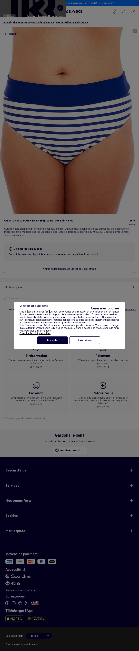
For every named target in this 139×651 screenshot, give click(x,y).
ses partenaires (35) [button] (38, 311)
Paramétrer (85, 340)
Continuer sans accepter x (33, 305)
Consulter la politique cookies (35, 333)
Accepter (52, 340)
